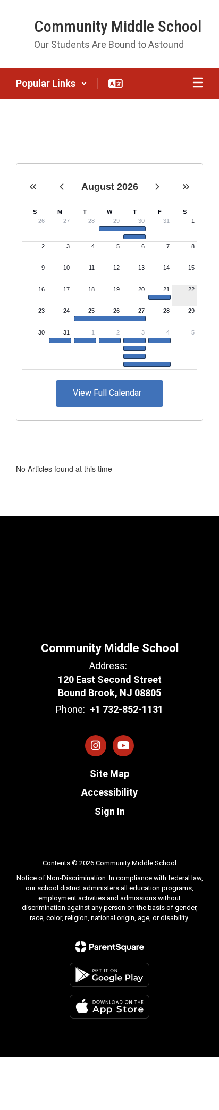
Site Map (109, 773)
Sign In (110, 811)
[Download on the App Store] (109, 1007)
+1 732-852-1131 (126, 709)
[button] (51, 83)
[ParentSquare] (110, 947)
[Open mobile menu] (197, 83)
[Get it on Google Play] (109, 975)
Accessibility (109, 792)
